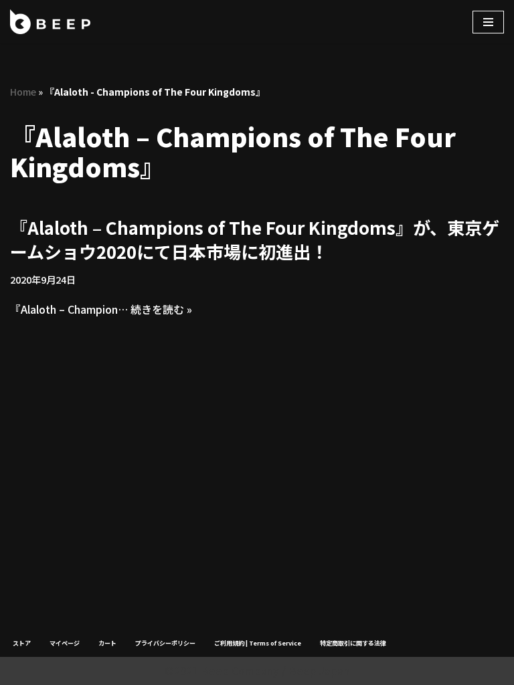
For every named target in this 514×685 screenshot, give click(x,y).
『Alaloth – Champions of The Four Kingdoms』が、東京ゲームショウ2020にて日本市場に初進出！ (254, 239)
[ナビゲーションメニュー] (488, 22)
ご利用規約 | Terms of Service (257, 643)
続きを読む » (161, 309)
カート (107, 643)
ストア (22, 643)
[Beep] (50, 21)
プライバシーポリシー (165, 643)
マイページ (65, 643)
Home (23, 91)
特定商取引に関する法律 (353, 643)
